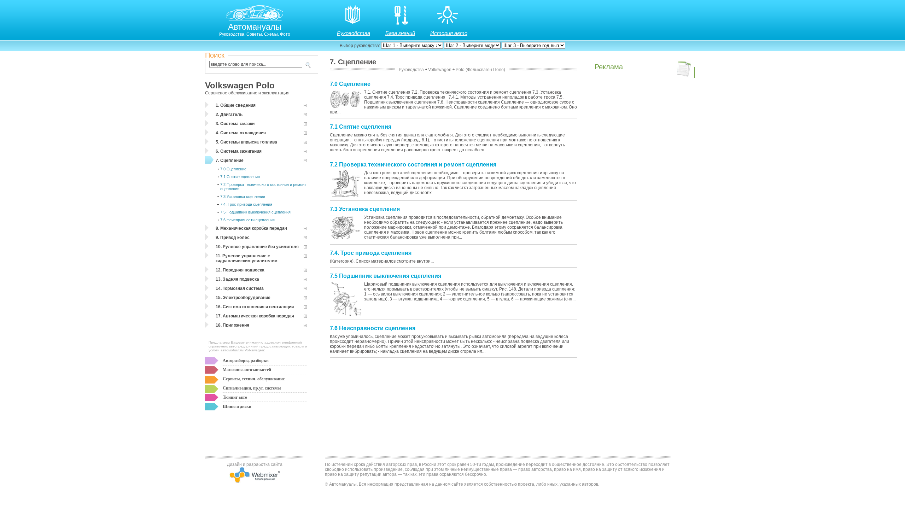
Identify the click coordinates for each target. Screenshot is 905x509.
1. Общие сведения (236, 105)
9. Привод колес (233, 237)
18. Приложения (232, 325)
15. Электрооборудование (243, 297)
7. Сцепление (230, 160)
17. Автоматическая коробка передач (255, 316)
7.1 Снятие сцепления (240, 177)
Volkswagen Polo (240, 85)
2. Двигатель (229, 114)
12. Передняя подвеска (240, 270)
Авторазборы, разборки (246, 360)
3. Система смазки (235, 123)
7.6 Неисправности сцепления (247, 220)
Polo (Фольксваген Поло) (480, 69)
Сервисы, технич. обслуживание (254, 378)
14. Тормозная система (240, 288)
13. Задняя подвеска (237, 279)
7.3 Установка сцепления (242, 196)
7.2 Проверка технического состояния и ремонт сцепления (263, 186)
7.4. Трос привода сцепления (246, 204)
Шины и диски (237, 406)
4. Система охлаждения (241, 132)
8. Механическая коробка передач (251, 228)
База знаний (400, 33)
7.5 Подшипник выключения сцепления (255, 212)
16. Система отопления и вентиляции (255, 306)
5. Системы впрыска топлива (246, 142)
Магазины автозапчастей (247, 369)
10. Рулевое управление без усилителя (257, 246)
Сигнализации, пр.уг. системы (252, 388)
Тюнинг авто (235, 397)
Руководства (353, 33)
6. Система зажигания (239, 151)
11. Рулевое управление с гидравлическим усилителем (247, 258)
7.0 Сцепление (233, 169)
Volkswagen (439, 69)
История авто (448, 33)
